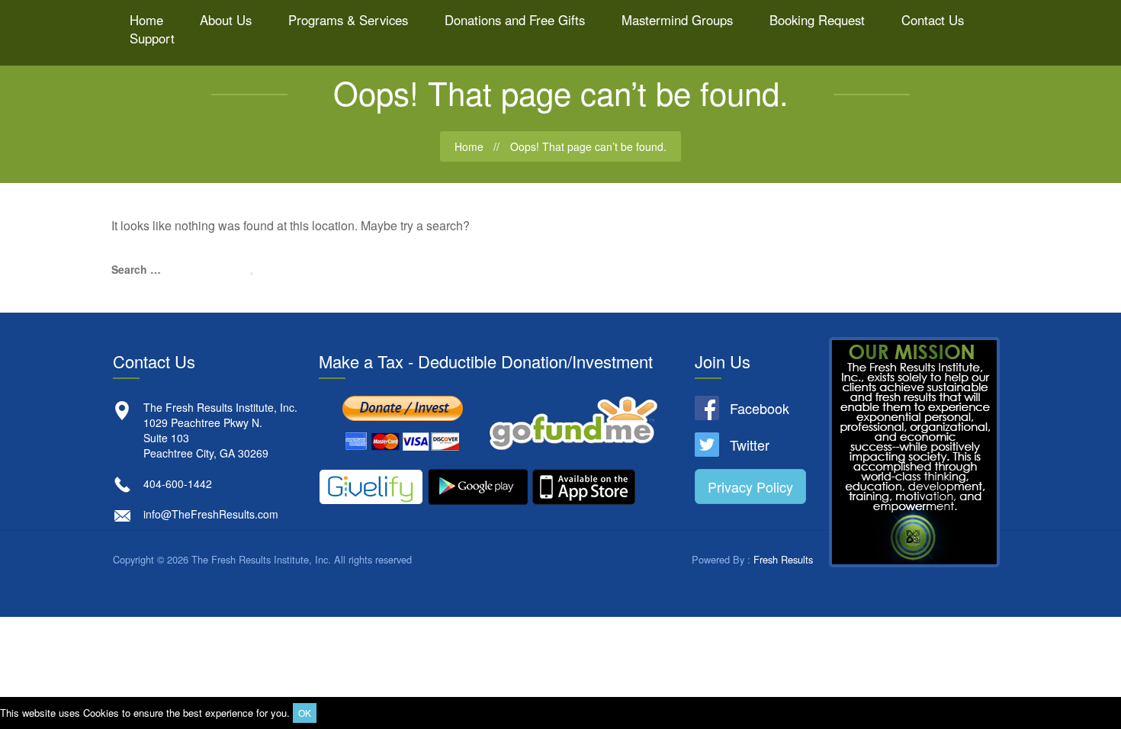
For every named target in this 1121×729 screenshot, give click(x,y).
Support (152, 38)
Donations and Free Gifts (515, 20)
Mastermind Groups (677, 20)
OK (304, 712)
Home (146, 20)
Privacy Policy (750, 486)
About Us (226, 20)
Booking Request (817, 20)
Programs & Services (348, 20)
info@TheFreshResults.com (210, 514)
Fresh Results (783, 559)
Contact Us (932, 20)
